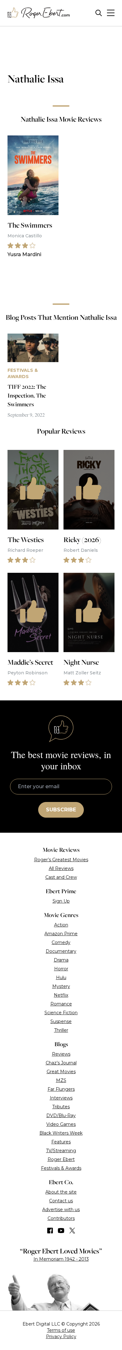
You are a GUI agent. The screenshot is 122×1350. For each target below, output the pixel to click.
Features (61, 1142)
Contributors (61, 1218)
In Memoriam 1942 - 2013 (61, 1259)
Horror (61, 969)
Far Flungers (61, 1089)
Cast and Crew (61, 877)
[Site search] (98, 13)
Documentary (61, 951)
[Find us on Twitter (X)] (72, 1230)
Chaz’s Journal (61, 1063)
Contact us (61, 1201)
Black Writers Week (61, 1133)
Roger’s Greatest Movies (61, 859)
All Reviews (61, 868)
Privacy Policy (61, 1336)
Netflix (61, 995)
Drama (61, 960)
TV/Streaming (61, 1150)
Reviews (61, 1054)
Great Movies (61, 1071)
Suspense (61, 1021)
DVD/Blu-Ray (61, 1115)
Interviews (61, 1098)
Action (61, 925)
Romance (61, 1004)
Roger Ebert (61, 1159)
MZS (61, 1080)
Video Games (61, 1124)
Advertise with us (61, 1209)
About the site (61, 1192)
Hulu (61, 977)
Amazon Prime (61, 933)
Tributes (61, 1107)
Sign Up (61, 901)
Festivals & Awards (61, 1168)
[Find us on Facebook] (50, 1230)
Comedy (61, 942)
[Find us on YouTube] (61, 1230)
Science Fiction (61, 1012)
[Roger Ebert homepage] (39, 13)
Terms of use (61, 1330)
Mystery (61, 986)
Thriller (61, 1030)
